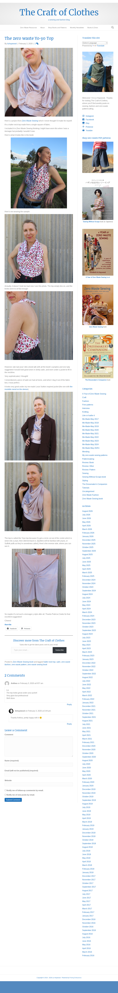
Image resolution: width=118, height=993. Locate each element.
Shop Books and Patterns (57, 27)
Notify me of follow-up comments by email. (25, 790)
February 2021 (88, 742)
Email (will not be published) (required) (21, 771)
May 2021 (86, 731)
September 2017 (89, 887)
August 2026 (87, 511)
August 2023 (87, 634)
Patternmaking (88, 459)
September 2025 (89, 551)
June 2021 (86, 728)
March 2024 (87, 612)
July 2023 (86, 638)
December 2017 (88, 876)
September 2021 (89, 717)
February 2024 (88, 616)
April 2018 (86, 862)
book (98, 277)
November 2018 (88, 836)
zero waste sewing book (37, 665)
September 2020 (89, 757)
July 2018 (86, 851)
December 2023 (88, 620)
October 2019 (87, 797)
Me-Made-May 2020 (90, 430)
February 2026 (88, 533)
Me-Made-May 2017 (90, 419)
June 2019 (86, 811)
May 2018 (86, 858)
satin (58, 662)
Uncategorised (88, 491)
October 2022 (87, 670)
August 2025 (87, 554)
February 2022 (88, 699)
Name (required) (12, 761)
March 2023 (87, 652)
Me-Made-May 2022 (90, 437)
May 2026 (86, 522)
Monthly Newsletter (77, 27)
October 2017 (87, 883)
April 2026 (86, 526)
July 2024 (86, 598)
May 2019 (86, 815)
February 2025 (88, 576)
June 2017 (86, 898)
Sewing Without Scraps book (94, 477)
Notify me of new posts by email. (21, 795)
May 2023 (86, 645)
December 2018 (88, 833)
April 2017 (86, 905)
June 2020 (86, 768)
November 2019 (88, 793)
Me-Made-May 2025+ (91, 448)
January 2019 (87, 829)
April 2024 (86, 609)
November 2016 (88, 923)
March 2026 (87, 529)
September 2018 (89, 843)
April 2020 (86, 775)
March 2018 (87, 865)
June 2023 (86, 641)
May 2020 (86, 771)
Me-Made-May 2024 (90, 444)
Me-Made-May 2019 (90, 426)
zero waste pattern (19, 665)
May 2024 (86, 605)
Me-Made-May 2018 (90, 423)
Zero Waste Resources (28, 27)
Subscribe (59, 650)
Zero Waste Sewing (96, 327)
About (42, 27)
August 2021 (87, 721)
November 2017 (88, 880)
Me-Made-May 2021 (90, 434)
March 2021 (87, 739)
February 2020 (88, 782)
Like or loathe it (88, 415)
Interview (86, 408)
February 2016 (88, 956)
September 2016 (89, 930)
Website (8, 780)
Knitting (85, 412)
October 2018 (87, 840)
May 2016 (86, 945)
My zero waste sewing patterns (94, 455)
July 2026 (86, 515)
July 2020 (86, 764)
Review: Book (88, 462)
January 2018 (87, 872)
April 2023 (86, 648)
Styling (85, 481)
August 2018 (87, 847)
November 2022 (88, 666)
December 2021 (88, 706)
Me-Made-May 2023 (90, 441)
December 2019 (88, 789)
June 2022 (86, 685)
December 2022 (88, 663)
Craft (84, 397)
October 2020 (87, 753)
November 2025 (88, 544)
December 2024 (88, 580)
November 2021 (88, 710)
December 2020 (88, 746)
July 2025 (86, 558)
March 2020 (87, 779)
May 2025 (86, 565)
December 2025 (88, 540)
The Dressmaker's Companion (96, 380)
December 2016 (88, 919)
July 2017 (86, 894)
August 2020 (87, 760)
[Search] (112, 27)
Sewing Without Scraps (91, 222)
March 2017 (87, 909)
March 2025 (87, 573)
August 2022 (87, 677)
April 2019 (86, 818)
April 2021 (86, 735)
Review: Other (88, 466)
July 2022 (86, 681)
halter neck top (50, 662)
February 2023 (88, 656)
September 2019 (89, 800)
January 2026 (87, 536)
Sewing (85, 473)
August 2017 (87, 891)
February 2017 (88, 912)
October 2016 (87, 927)
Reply (69, 704)
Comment (9, 735)
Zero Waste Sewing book (23, 662)
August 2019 (87, 804)
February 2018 (88, 869)
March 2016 (87, 952)
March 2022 (87, 695)
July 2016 (86, 937)
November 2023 (88, 623)
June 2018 (86, 854)
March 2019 (87, 822)
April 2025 (86, 569)
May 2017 (86, 901)
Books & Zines (92, 27)
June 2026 (86, 518)
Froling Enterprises (75, 978)
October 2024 (87, 587)
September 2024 (89, 591)
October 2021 (87, 713)
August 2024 (87, 594)
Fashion (85, 401)
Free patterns (87, 405)
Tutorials (85, 488)
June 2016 (86, 941)
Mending (85, 452)
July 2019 (86, 807)
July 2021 (86, 724)
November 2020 (88, 750)
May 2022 (86, 688)
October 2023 (87, 627)
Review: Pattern (88, 470)
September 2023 (89, 630)
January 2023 (87, 659)
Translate (100, 46)
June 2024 (86, 601)
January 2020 (87, 786)
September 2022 (89, 674)
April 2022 (86, 692)
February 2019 (88, 825)
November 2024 (88, 583)
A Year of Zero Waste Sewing (94, 394)
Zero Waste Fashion (90, 495)
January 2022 (87, 703)
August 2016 (87, 934)
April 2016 (86, 948)
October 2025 (87, 547)
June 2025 (86, 562)
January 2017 (87, 916)
